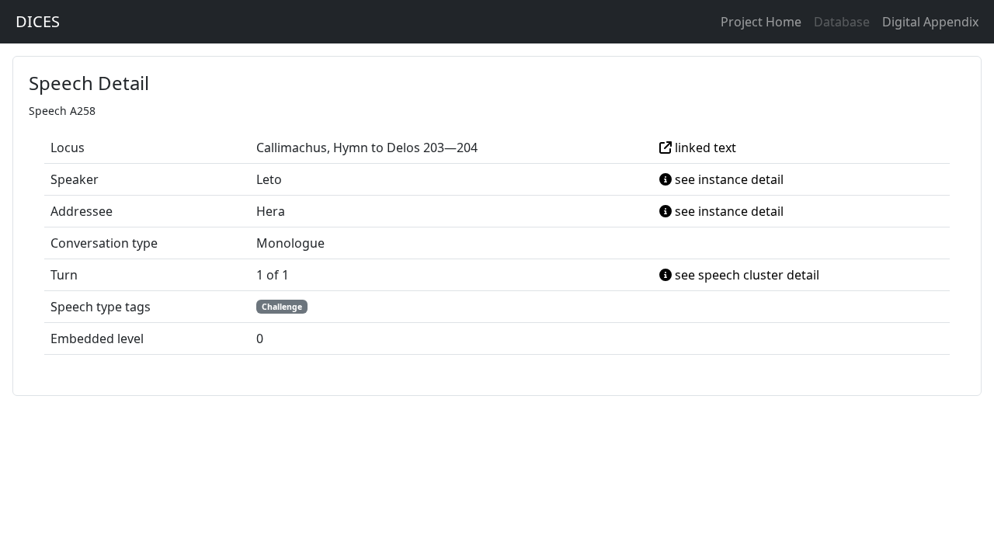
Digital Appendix (930, 21)
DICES (38, 21)
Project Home (761, 21)
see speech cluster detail (745, 274)
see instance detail (728, 179)
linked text (704, 147)
